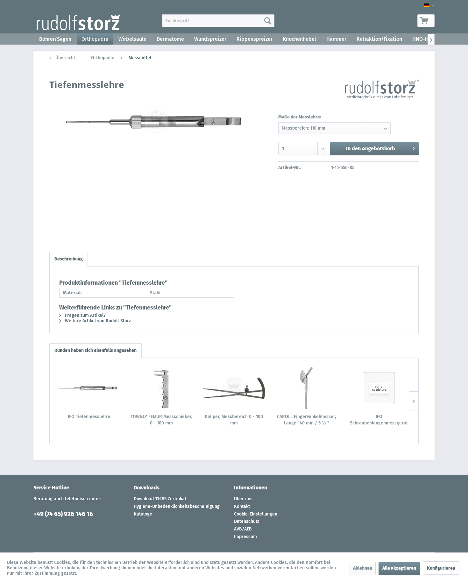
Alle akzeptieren (399, 568)
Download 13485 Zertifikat (160, 498)
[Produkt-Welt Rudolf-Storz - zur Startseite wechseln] (78, 22)
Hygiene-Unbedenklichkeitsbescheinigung (177, 506)
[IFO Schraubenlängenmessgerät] (378, 388)
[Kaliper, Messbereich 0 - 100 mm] (234, 388)
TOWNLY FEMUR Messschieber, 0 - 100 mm (161, 420)
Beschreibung (68, 259)
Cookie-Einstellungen (255, 514)
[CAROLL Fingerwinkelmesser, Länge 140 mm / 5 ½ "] (306, 388)
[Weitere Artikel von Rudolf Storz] (382, 91)
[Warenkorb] (426, 20)
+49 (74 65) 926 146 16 (63, 514)
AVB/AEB (243, 529)
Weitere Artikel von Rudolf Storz (97, 320)
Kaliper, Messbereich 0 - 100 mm (234, 420)
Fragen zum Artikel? (85, 315)
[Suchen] (267, 20)
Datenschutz (246, 521)
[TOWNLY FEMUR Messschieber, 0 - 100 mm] (161, 388)
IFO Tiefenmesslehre (89, 416)
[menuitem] (218, 20)
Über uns (243, 498)
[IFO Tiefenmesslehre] (89, 388)
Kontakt (242, 506)
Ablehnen (362, 568)
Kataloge (143, 514)
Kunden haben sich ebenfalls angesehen (95, 350)
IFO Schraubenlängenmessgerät (379, 420)
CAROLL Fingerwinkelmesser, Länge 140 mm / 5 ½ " (306, 420)
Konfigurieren (441, 568)
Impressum (245, 536)
